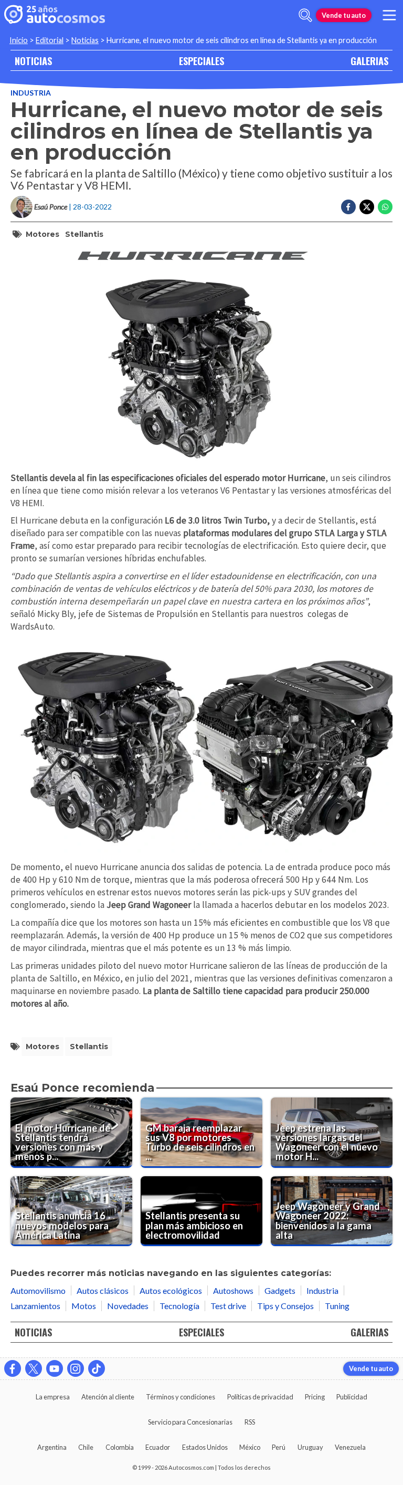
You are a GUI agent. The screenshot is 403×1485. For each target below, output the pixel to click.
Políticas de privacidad (260, 1397)
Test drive (228, 1306)
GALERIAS (369, 61)
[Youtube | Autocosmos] (54, 1368)
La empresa (53, 1397)
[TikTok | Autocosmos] (96, 1368)
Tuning (337, 1306)
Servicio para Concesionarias (190, 1422)
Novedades (128, 1306)
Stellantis (84, 234)
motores (42, 234)
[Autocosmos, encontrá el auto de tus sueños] (54, 15)
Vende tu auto (344, 15)
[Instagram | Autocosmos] (75, 1368)
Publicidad (351, 1397)
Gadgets (279, 1290)
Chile (85, 1447)
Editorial (49, 40)
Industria (30, 92)
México (249, 1447)
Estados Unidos (205, 1447)
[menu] (389, 15)
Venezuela (350, 1447)
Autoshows (233, 1290)
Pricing (315, 1397)
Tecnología (179, 1306)
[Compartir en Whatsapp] (385, 207)
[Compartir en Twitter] (366, 207)
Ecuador (157, 1447)
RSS (250, 1422)
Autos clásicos (103, 1290)
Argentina (52, 1447)
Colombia (119, 1447)
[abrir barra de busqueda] (305, 15)
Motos (83, 1306)
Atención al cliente (107, 1397)
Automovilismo (38, 1290)
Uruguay (310, 1447)
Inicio (18, 40)
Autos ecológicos (171, 1290)
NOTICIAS (33, 61)
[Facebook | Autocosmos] (12, 1368)
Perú (278, 1447)
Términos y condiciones (180, 1397)
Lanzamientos (35, 1306)
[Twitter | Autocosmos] (33, 1368)
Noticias (85, 40)
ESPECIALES (201, 61)
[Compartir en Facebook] (348, 207)
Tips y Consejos (285, 1306)
